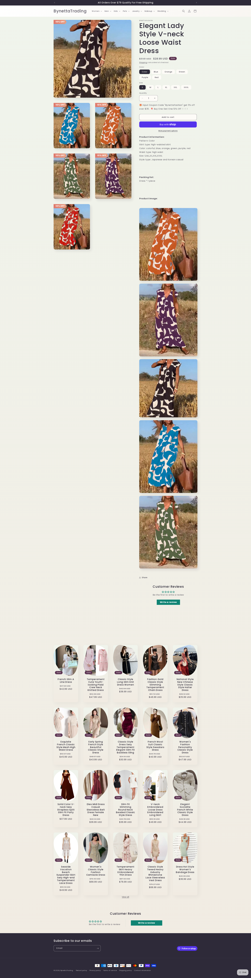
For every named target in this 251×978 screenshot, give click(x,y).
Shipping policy (125, 970)
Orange (168, 71)
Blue (156, 71)
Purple (145, 77)
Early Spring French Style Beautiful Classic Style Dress (95, 747)
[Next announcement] (196, 2)
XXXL (186, 87)
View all (125, 897)
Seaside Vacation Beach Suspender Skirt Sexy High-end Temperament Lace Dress (65, 875)
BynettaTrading (67, 970)
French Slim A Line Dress (66, 680)
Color (144, 71)
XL (166, 87)
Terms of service (110, 970)
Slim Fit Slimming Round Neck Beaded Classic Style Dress (125, 810)
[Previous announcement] (54, 2)
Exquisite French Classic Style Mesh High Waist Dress (65, 745)
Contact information (142, 970)
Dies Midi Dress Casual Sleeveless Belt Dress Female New (96, 810)
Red (157, 77)
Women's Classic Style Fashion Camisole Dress (95, 870)
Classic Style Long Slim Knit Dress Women (125, 682)
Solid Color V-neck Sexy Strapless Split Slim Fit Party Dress (66, 810)
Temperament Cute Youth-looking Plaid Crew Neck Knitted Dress (96, 685)
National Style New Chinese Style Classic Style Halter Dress (185, 685)
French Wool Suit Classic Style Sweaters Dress (155, 745)
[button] (96, 11)
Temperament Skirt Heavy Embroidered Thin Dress (125, 870)
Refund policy (81, 970)
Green (182, 71)
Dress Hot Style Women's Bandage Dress (185, 869)
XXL (175, 87)
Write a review (168, 602)
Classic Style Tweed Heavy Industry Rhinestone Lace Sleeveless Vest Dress (155, 873)
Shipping (143, 62)
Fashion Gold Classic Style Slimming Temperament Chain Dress (155, 685)
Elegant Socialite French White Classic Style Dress (185, 810)
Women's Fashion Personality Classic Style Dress (185, 747)
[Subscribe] (98, 948)
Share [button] (144, 577)
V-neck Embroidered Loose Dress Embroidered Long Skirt (155, 810)
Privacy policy (95, 970)
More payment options (168, 131)
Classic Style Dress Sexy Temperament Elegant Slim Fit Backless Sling (125, 747)
